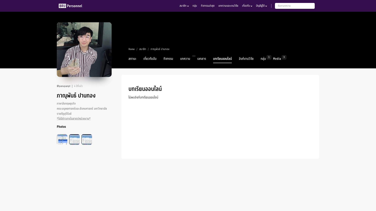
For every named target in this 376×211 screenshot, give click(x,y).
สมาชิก (183, 6)
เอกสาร (201, 58)
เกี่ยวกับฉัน (149, 58)
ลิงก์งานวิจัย (246, 58)
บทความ (185, 58)
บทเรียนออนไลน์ (222, 58)
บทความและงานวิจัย (228, 6)
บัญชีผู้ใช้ (260, 6)
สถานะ (132, 58)
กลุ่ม (195, 6)
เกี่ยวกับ (246, 6)
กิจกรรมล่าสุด (207, 6)
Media (277, 58)
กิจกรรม (168, 58)
